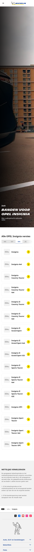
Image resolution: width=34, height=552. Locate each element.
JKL (26, 241)
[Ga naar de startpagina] (18, 3)
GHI (19, 241)
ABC (5, 241)
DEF (12, 241)
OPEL (8, 509)
